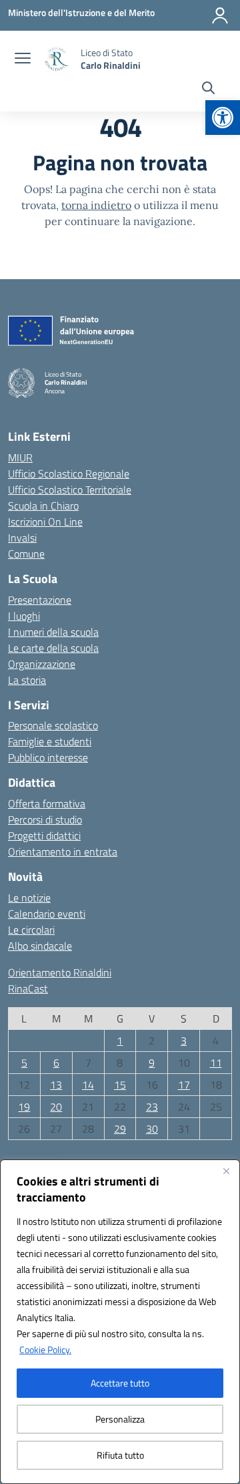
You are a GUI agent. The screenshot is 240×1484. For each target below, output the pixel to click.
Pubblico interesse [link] (48, 757)
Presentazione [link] (39, 600)
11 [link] (216, 1063)
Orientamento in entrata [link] (62, 852)
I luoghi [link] (24, 616)
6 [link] (56, 1063)
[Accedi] (220, 15)
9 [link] (152, 1063)
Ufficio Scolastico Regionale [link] (68, 474)
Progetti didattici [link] (44, 835)
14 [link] (88, 1085)
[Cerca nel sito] (208, 89)
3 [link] (184, 1041)
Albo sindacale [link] (40, 946)
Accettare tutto (120, 1383)
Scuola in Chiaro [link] (43, 506)
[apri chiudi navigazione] (23, 59)
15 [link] (120, 1085)
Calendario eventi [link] (46, 914)
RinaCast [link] (28, 988)
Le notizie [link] (29, 898)
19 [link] (24, 1107)
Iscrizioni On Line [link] (45, 522)
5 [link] (24, 1063)
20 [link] (56, 1107)
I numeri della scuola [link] (53, 632)
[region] (120, 1321)
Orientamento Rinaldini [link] (59, 972)
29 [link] (120, 1129)
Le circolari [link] (31, 930)
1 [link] (120, 1041)
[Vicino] (226, 1171)
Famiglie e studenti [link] (49, 741)
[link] (222, 117)
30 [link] (152, 1129)
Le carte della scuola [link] (53, 648)
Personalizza (120, 1419)
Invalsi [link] (22, 538)
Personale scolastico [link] (53, 725)
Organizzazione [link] (41, 664)
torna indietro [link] (96, 205)
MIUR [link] (20, 457)
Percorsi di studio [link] (45, 819)
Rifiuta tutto (120, 1455)
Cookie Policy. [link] (45, 1349)
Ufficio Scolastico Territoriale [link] (69, 490)
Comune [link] (26, 554)
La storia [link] (27, 680)
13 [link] (56, 1085)
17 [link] (184, 1085)
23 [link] (152, 1107)
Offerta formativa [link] (46, 803)
